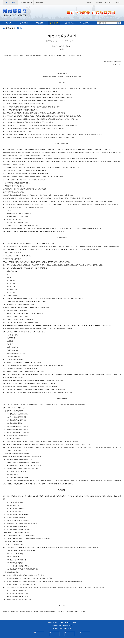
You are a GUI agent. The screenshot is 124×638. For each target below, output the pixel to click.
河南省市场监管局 (26, 2)
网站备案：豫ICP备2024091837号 (62, 625)
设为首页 (108, 2)
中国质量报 (39, 2)
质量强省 (40, 23)
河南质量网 (11, 2)
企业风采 (86, 23)
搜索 (118, 23)
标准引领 (55, 23)
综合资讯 (25, 23)
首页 (9, 23)
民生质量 (70, 23)
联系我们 (99, 2)
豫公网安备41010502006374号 (62, 628)
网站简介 (90, 2)
